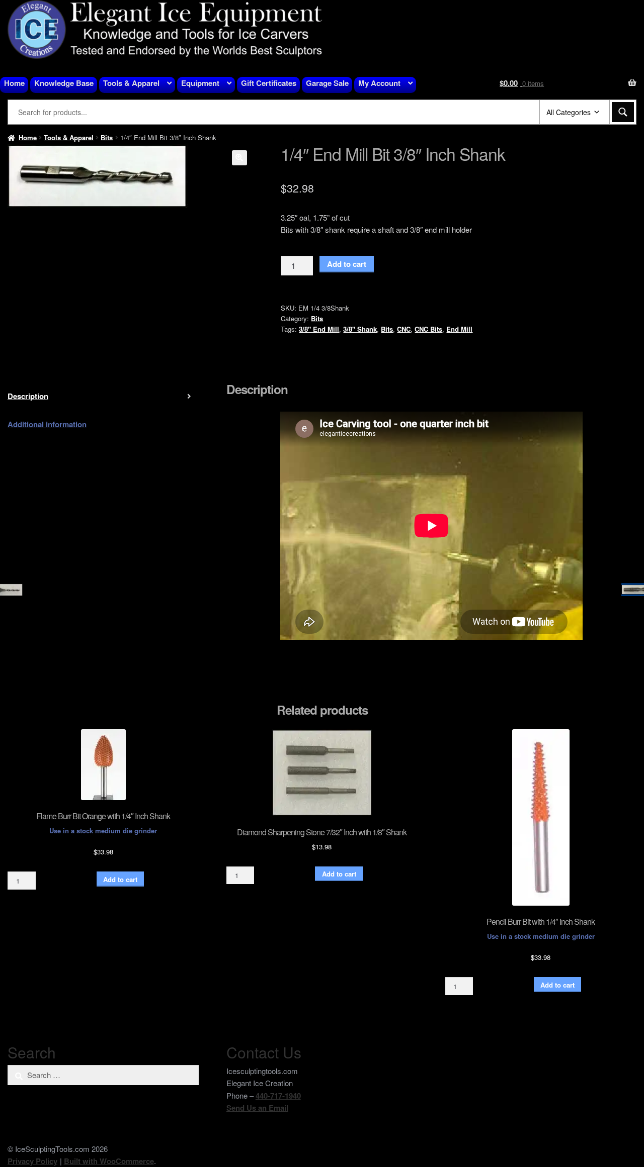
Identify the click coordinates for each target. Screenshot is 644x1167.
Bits (107, 137)
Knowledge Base (64, 82)
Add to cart (346, 263)
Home (14, 82)
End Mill (459, 329)
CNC (404, 329)
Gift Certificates (268, 82)
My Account (379, 82)
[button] (239, 157)
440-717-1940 (278, 1095)
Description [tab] (28, 396)
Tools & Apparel (131, 82)
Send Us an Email (257, 1107)
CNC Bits (428, 329)
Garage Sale (327, 82)
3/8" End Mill (319, 329)
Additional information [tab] (47, 424)
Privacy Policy (32, 1160)
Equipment (200, 82)
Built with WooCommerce (109, 1160)
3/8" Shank (360, 329)
